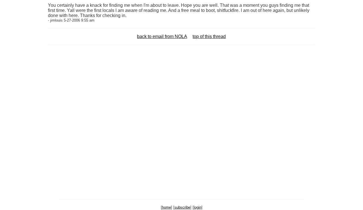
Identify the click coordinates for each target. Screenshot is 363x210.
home (166, 207)
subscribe (182, 207)
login (197, 207)
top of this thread (209, 36)
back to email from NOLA (162, 36)
